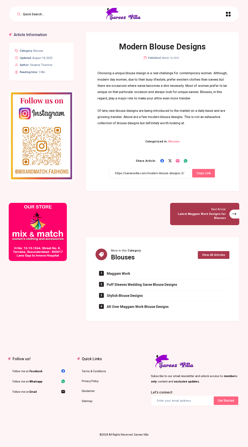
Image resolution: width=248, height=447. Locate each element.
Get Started (226, 400)
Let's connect (161, 392)
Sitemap (87, 401)
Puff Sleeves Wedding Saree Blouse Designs (142, 284)
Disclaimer (88, 391)
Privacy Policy (90, 381)
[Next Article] (204, 214)
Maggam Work (118, 273)
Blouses (174, 141)
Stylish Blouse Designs (125, 296)
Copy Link (203, 173)
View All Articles (213, 255)
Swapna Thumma (41, 64)
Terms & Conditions (94, 371)
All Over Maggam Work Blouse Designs (138, 307)
